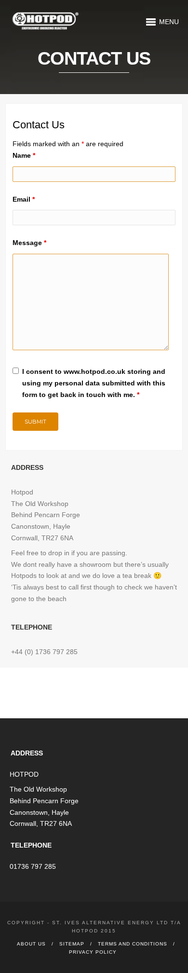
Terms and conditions (132, 943)
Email (24, 199)
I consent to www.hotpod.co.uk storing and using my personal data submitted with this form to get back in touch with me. (93, 383)
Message (29, 243)
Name (24, 155)
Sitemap (71, 943)
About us (31, 943)
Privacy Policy (93, 952)
